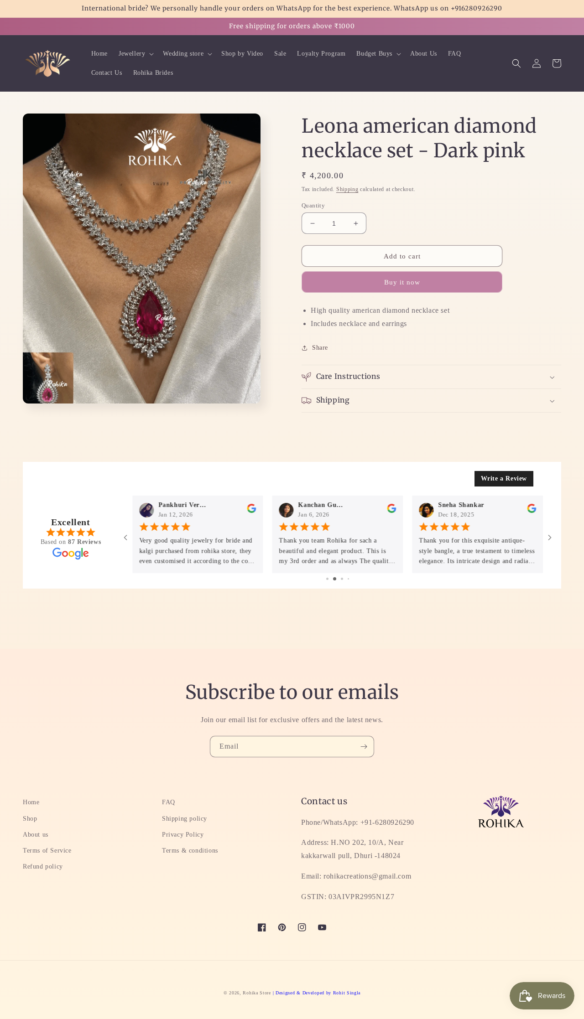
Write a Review (504, 478)
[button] (135, 53)
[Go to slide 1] (327, 579)
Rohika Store (257, 992)
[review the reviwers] (251, 510)
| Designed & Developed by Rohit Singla (317, 992)
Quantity (313, 205)
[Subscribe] (364, 746)
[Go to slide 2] (334, 578)
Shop (30, 818)
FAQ (168, 802)
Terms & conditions (190, 850)
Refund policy (43, 866)
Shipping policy (184, 818)
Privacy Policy (182, 834)
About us (35, 834)
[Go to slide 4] (348, 578)
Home (31, 802)
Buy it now (402, 282)
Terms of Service (47, 850)
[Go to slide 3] (342, 579)
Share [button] (320, 347)
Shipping (347, 189)
